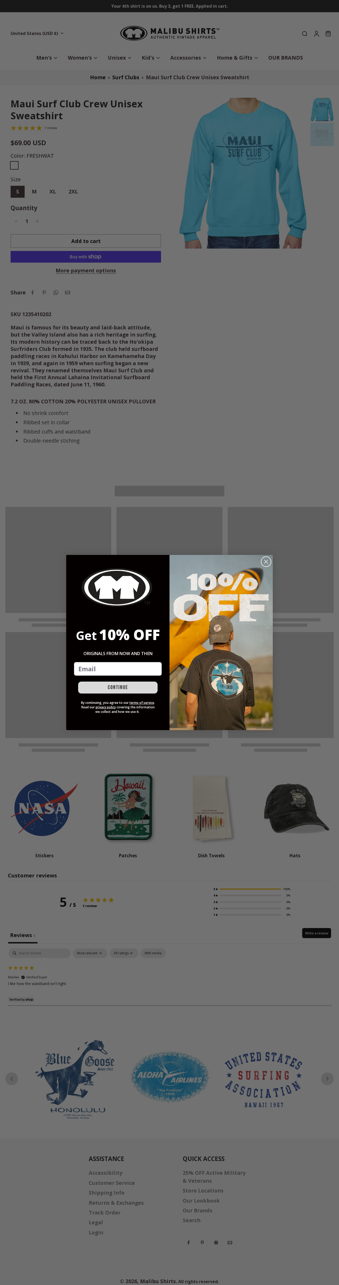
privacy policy (106, 707)
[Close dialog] (266, 561)
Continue (118, 687)
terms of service (142, 702)
